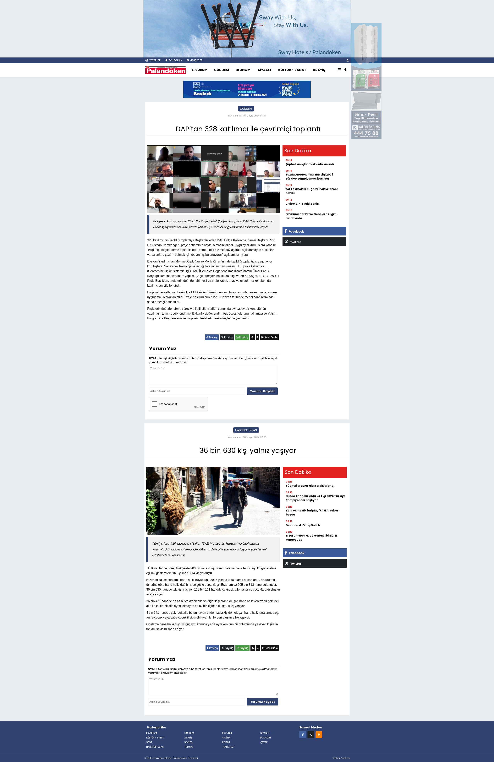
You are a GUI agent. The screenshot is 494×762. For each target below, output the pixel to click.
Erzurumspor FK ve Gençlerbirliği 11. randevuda (311, 216)
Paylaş (212, 337)
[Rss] (319, 734)
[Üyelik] (348, 60)
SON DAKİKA (175, 60)
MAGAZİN (265, 737)
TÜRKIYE (188, 746)
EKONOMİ (243, 70)
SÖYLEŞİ (188, 742)
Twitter (295, 242)
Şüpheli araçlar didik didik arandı (309, 164)
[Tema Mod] (346, 70)
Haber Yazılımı (341, 758)
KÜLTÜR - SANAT (292, 70)
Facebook (296, 232)
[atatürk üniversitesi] (247, 89)
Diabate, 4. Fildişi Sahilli (302, 204)
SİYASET (265, 70)
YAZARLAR (155, 60)
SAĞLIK (226, 737)
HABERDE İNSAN (246, 430)
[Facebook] (302, 734)
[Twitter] (310, 734)
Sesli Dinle (270, 337)
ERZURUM (199, 70)
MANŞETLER (196, 60)
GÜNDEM (221, 70)
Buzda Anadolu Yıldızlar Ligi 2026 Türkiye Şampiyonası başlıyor (309, 177)
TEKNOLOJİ (228, 746)
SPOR (149, 742)
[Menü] (339, 70)
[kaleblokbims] (366, 81)
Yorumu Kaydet (262, 391)
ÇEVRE (263, 742)
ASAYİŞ (319, 70)
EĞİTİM (226, 742)
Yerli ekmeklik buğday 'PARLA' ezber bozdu (311, 191)
